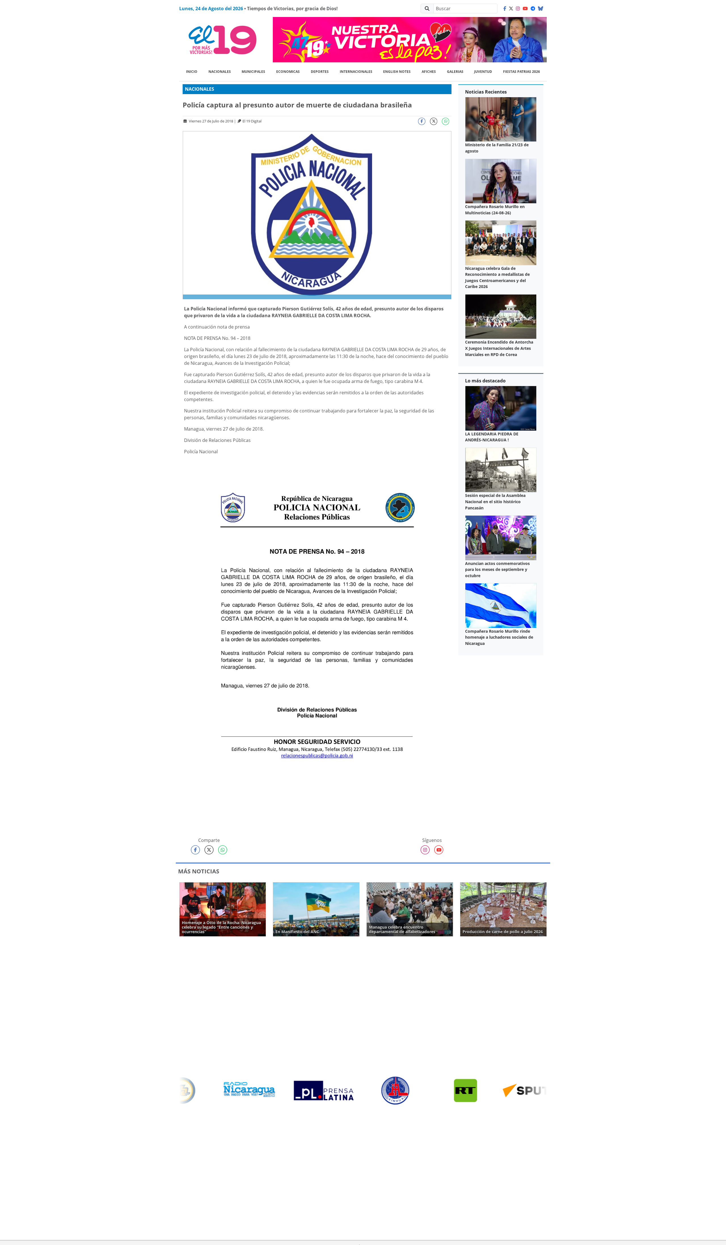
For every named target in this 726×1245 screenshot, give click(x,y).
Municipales (253, 71)
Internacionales (356, 71)
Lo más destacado (485, 381)
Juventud (483, 71)
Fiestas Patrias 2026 (521, 71)
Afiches (429, 71)
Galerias (455, 71)
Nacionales (219, 71)
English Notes (397, 71)
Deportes (320, 71)
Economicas (288, 71)
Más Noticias (198, 871)
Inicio (191, 71)
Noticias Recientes (486, 92)
